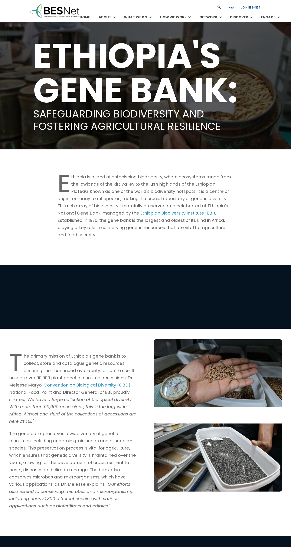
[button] (219, 7)
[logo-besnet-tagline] (54, 10)
